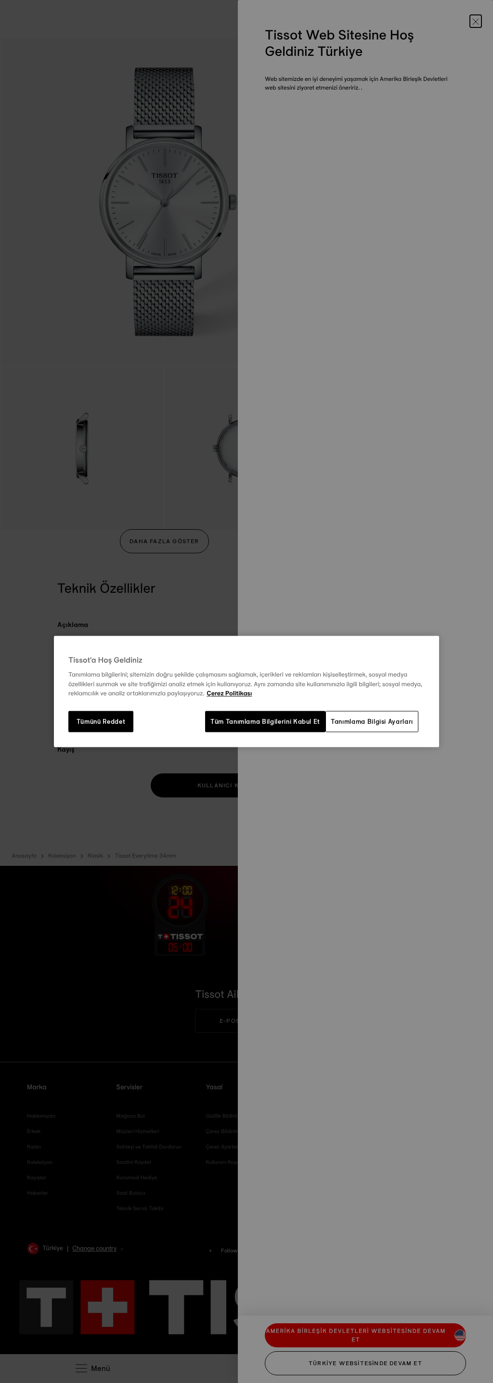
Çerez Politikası (229, 694)
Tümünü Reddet (101, 721)
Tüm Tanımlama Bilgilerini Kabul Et (265, 721)
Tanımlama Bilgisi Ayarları (372, 721)
